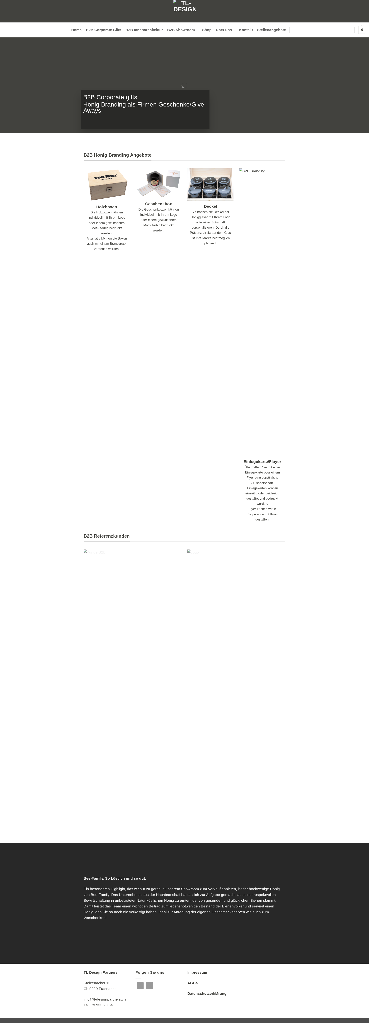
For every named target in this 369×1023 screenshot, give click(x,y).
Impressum (197, 972)
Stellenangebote (271, 30)
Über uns (224, 30)
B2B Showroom (181, 30)
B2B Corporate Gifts (103, 30)
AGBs (192, 983)
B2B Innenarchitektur (144, 30)
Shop (207, 30)
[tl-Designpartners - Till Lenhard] (184, 11)
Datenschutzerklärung (207, 994)
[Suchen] (295, 29)
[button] (349, 30)
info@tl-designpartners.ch (105, 999)
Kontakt (246, 30)
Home (76, 30)
